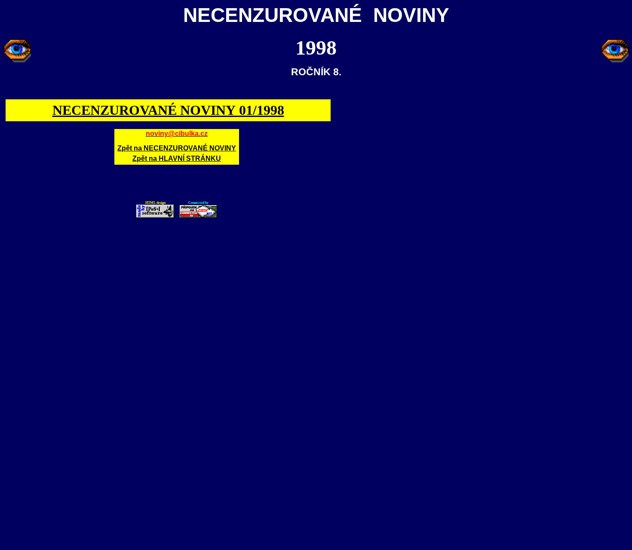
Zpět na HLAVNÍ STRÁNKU (176, 158)
